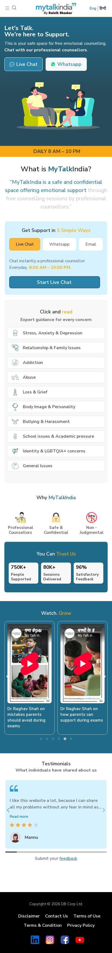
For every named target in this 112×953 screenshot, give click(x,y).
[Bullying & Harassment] (15, 421)
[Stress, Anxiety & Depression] (15, 333)
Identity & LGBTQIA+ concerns (54, 451)
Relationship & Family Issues (52, 348)
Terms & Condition (43, 925)
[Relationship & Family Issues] (15, 347)
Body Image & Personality (49, 407)
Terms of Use (86, 916)
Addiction (33, 363)
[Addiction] (15, 362)
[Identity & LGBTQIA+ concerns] (15, 451)
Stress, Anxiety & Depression (52, 333)
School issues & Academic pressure (58, 436)
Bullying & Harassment (46, 422)
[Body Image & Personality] (15, 406)
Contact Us (56, 916)
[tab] (24, 244)
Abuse (29, 377)
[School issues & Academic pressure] (15, 436)
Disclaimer (29, 916)
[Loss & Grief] (15, 392)
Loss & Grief (35, 392)
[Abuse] (15, 377)
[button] (7, 8)
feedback (68, 858)
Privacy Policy (81, 925)
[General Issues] (15, 465)
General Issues (37, 466)
